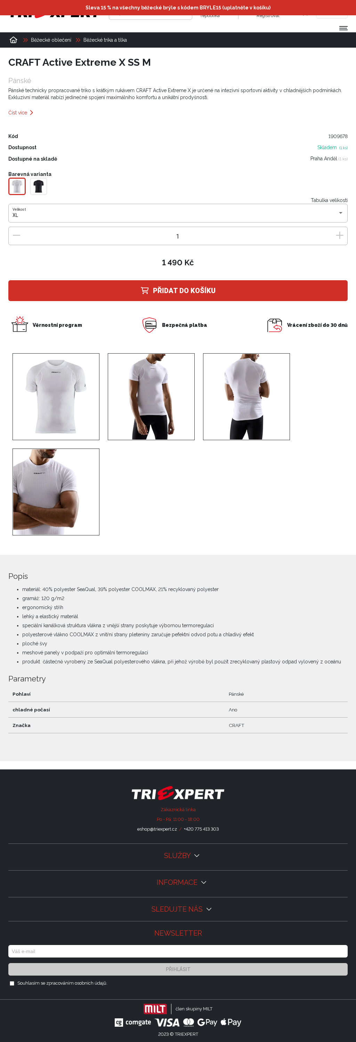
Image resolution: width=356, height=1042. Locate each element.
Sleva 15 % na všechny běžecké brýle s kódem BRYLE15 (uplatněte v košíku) (178, 7)
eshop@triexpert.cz (157, 829)
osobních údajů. (91, 983)
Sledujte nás (178, 909)
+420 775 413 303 (201, 829)
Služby (178, 855)
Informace (178, 882)
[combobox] (178, 215)
